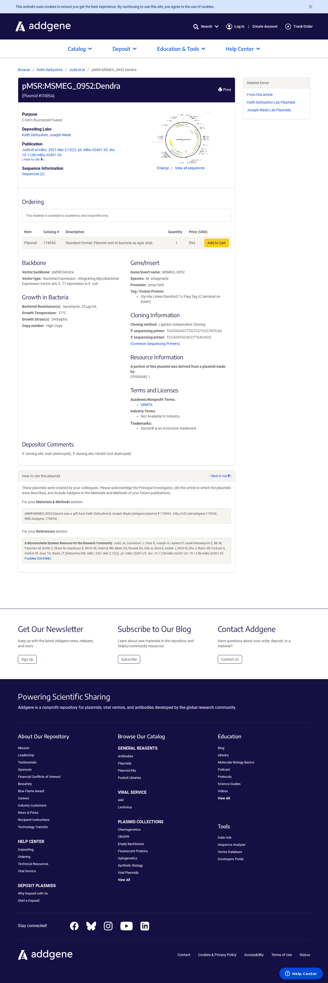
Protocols (225, 777)
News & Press (28, 813)
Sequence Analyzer (231, 845)
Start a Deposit (28, 900)
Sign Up (27, 659)
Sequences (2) (33, 174)
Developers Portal (230, 859)
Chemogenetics (129, 829)
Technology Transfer (33, 827)
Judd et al (77, 70)
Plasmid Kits (127, 770)
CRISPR (123, 837)
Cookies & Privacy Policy (217, 955)
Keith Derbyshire (50, 70)
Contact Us (230, 659)
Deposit (121, 48)
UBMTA (146, 405)
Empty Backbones (131, 844)
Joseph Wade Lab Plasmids (269, 110)
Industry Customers (32, 805)
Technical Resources (33, 864)
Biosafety (25, 784)
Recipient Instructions (34, 820)
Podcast (224, 769)
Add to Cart (217, 243)
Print (226, 89)
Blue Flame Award (31, 791)
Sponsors (25, 769)
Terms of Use (281, 955)
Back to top (219, 476)
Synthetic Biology (130, 865)
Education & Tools (178, 48)
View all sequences (190, 168)
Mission (23, 748)
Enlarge (163, 168)
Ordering (24, 857)
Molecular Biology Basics (236, 762)
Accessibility (254, 955)
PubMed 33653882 (38, 558)
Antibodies (125, 756)
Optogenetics (127, 858)
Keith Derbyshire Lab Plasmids (271, 102)
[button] (206, 26)
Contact (184, 955)
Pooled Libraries (129, 778)
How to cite (32, 159)
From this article (260, 95)
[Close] (308, 6)
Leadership (26, 755)
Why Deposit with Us (33, 893)
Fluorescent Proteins (133, 851)
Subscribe (129, 659)
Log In (239, 26)
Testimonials (27, 762)
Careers (23, 798)
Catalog (77, 48)
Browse (24, 70)
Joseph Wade (60, 135)
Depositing (26, 849)
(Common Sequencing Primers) (155, 344)
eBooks (223, 755)
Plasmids (124, 763)
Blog (221, 748)
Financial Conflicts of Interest (39, 777)
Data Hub (224, 837)
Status (305, 955)
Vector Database (230, 852)
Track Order (303, 26)
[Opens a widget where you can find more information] (301, 974)
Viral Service (27, 871)
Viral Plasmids (128, 873)
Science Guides (229, 784)
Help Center (240, 48)
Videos (223, 791)
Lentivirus (125, 807)
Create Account (265, 26)
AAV (121, 800)
